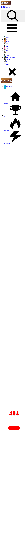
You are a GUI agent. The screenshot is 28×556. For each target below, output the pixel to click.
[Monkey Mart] (6, 4)
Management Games (6, 7)
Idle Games (3, 6)
